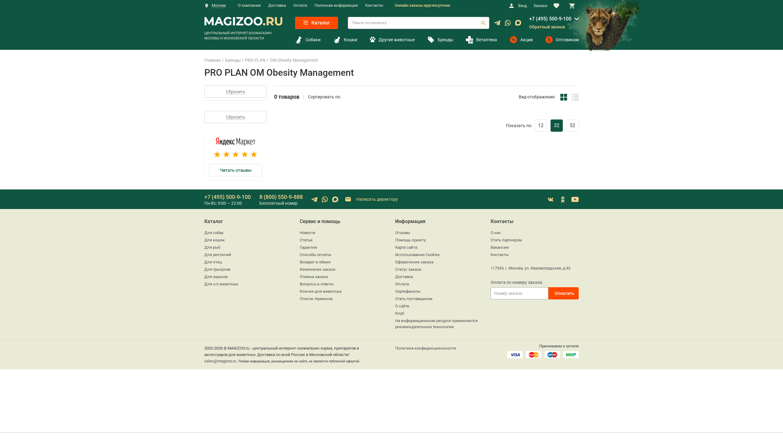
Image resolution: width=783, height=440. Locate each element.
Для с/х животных (221, 284)
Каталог (320, 23)
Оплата (300, 5)
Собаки (313, 39)
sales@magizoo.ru (220, 361)
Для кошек (214, 240)
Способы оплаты (315, 254)
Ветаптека (486, 39)
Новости (307, 232)
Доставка (277, 5)
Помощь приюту (410, 240)
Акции (526, 39)
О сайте (402, 306)
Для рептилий (217, 254)
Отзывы (402, 232)
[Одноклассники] (562, 199)
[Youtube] (575, 199)
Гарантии (308, 247)
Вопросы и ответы (317, 284)
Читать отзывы (235, 170)
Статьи (306, 240)
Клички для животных (321, 291)
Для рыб (212, 247)
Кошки (350, 39)
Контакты (374, 5)
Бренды (445, 39)
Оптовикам (567, 39)
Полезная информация (336, 5)
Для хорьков (216, 276)
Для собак (214, 232)
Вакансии (500, 247)
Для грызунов (217, 269)
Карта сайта (406, 247)
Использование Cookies (417, 254)
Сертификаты (407, 291)
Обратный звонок (547, 26)
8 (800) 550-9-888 (281, 197)
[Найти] (483, 23)
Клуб (399, 313)
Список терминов (316, 298)
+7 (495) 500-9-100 (550, 19)
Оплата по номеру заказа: (517, 282)
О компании (249, 5)
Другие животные (396, 39)
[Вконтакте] (550, 199)
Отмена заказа (314, 276)
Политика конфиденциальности (425, 348)
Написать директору (376, 198)
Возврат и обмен (315, 262)
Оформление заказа (414, 262)
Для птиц (213, 262)
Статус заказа (408, 269)
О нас (496, 232)
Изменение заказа (317, 269)
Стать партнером (506, 240)
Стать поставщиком (413, 298)
